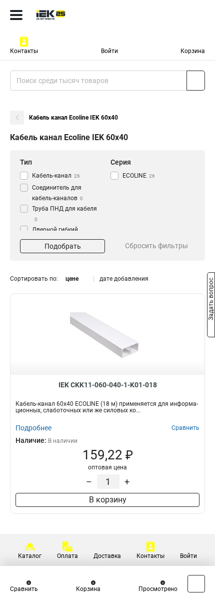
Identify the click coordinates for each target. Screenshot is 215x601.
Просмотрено (158, 588)
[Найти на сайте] (195, 81)
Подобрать (62, 246)
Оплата (67, 555)
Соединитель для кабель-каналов (57, 193)
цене (72, 278)
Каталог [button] (30, 555)
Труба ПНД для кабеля (64, 213)
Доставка (107, 555)
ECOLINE (138, 175)
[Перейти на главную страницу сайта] (75, 15)
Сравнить (24, 588)
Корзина (192, 51)
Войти (109, 51)
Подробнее (34, 428)
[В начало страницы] (196, 583)
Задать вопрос (211, 300)
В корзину (107, 499)
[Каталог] (16, 15)
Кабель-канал (56, 175)
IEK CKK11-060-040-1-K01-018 (107, 385)
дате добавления (124, 278)
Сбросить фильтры (156, 246)
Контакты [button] (24, 51)
